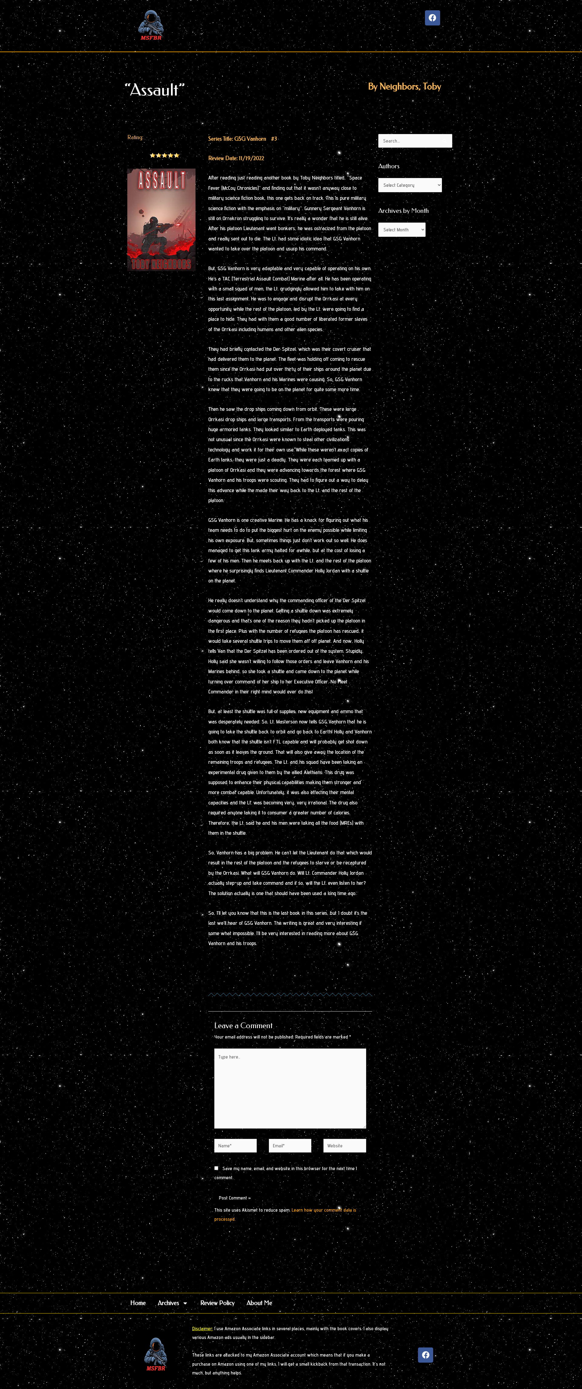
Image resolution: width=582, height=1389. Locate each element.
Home (138, 1303)
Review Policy (217, 1303)
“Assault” (154, 90)
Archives (168, 1303)
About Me (259, 1303)
